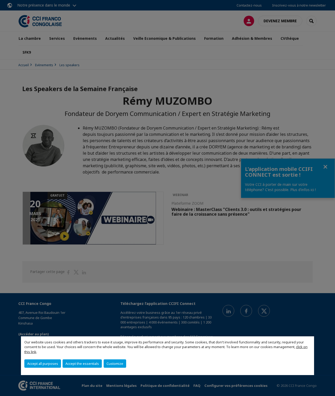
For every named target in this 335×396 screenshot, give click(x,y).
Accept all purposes (42, 363)
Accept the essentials (82, 363)
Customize (115, 363)
